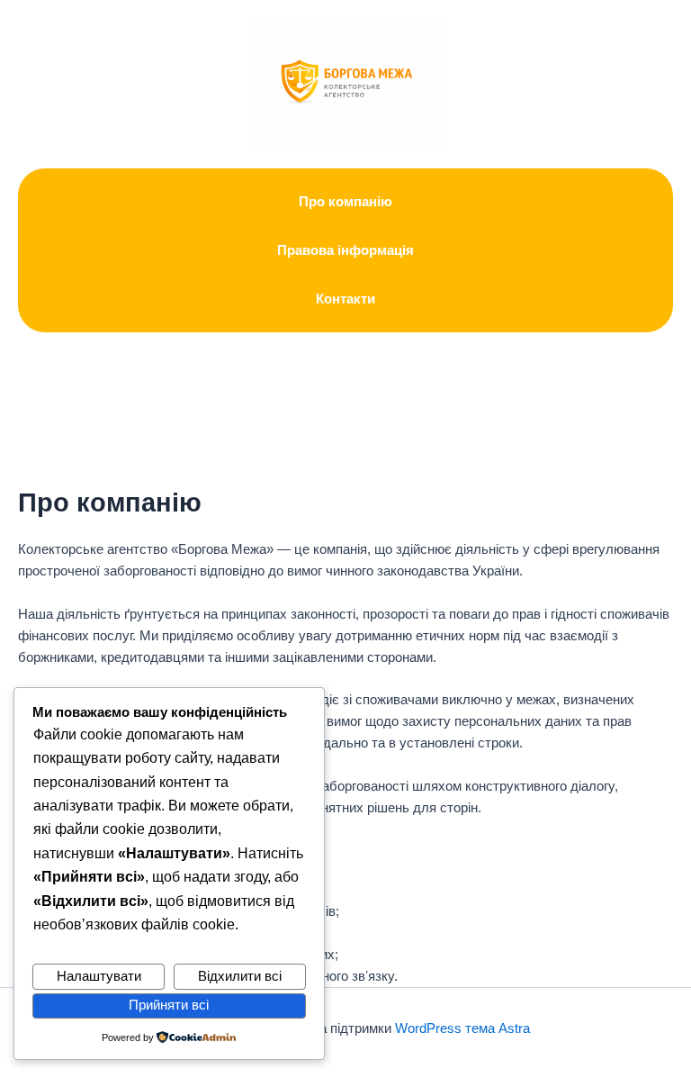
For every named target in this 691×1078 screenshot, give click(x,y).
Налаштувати (99, 976)
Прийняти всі (169, 1005)
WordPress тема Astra (462, 1028)
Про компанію (345, 202)
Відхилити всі (240, 976)
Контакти (345, 299)
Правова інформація (345, 250)
